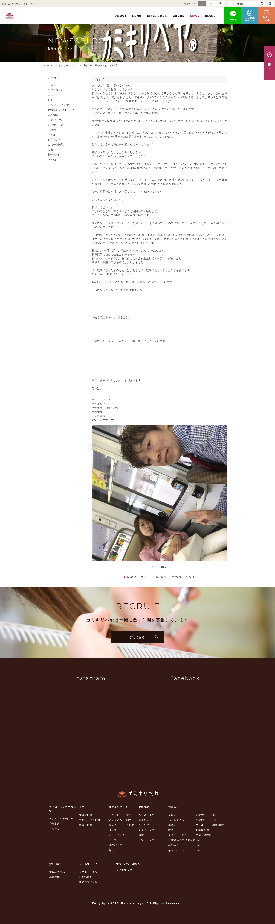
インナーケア (146, 840)
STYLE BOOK (157, 16)
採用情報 (54, 864)
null (198, 840)
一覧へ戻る (159, 577)
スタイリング (146, 830)
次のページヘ (182, 577)
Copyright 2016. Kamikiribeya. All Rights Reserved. (137, 903)
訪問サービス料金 (89, 820)
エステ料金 (85, 825)
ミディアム (115, 820)
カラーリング (117, 835)
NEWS (195, 16)
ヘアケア (143, 825)
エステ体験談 (56, 144)
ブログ (52, 85)
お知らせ (173, 807)
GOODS (178, 16)
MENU (136, 16)
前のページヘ (137, 577)
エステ (52, 94)
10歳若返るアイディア (61, 109)
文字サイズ (190, 3)
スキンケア (145, 820)
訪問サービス (56, 124)
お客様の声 (54, 139)
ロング (113, 825)
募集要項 (54, 877)
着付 (129, 815)
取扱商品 (143, 807)
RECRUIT (212, 16)
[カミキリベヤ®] (137, 793)
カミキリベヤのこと (61, 818)
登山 (50, 149)
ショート (114, 815)
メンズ (113, 830)
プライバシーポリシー (129, 864)
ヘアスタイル (56, 90)
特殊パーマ (115, 845)
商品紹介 (53, 114)
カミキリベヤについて (62, 809)
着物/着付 (53, 154)
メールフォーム (88, 864)
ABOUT (120, 16)
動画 (129, 820)
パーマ (113, 840)
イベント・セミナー (60, 105)
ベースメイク (146, 815)
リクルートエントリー (92, 872)
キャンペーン (56, 119)
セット (113, 850)
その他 (52, 129)
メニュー (84, 807)
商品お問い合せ (88, 882)
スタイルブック (118, 807)
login (270, 3)
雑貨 (141, 835)
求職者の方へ (57, 872)
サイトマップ (124, 870)
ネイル (52, 134)
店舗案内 (54, 823)
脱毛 (50, 100)
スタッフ (54, 829)
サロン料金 (85, 815)
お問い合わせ (87, 877)
